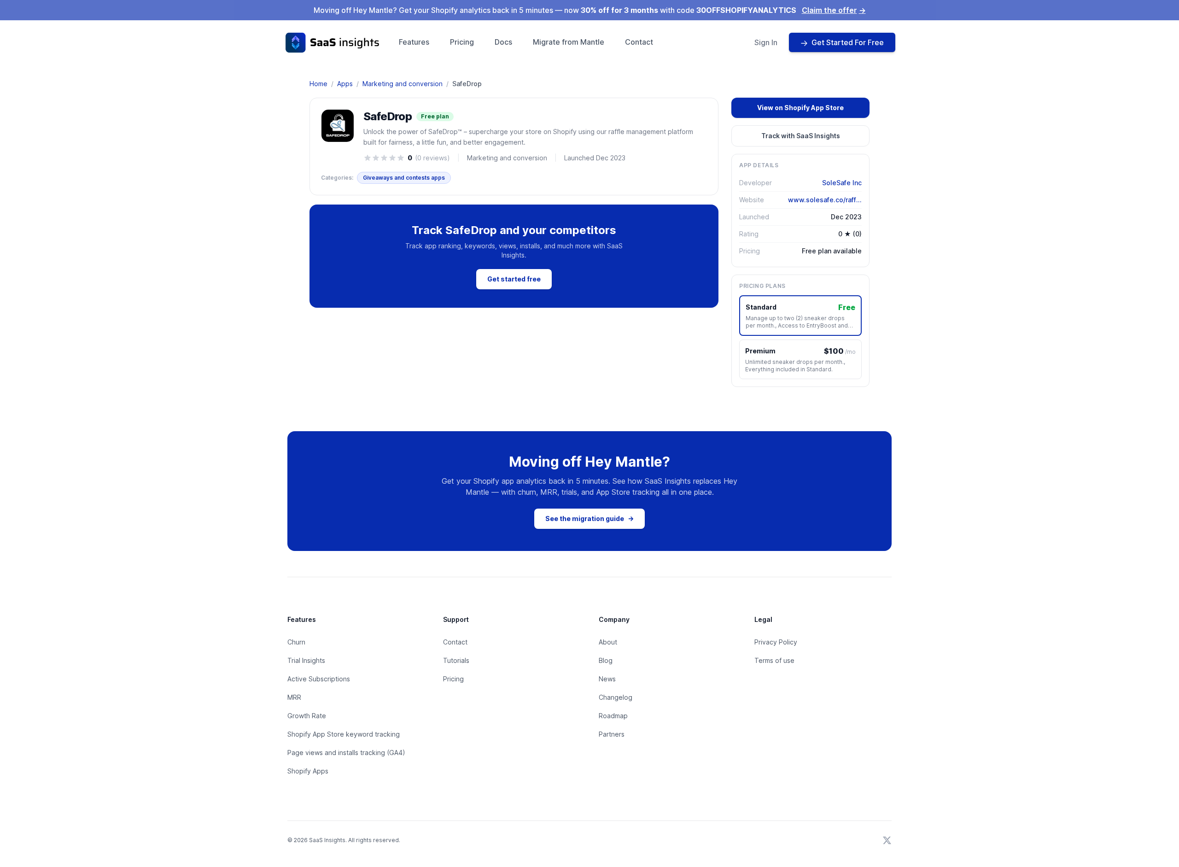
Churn (296, 642)
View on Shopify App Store (800, 107)
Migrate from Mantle (568, 42)
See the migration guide (589, 518)
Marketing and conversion (402, 84)
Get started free (514, 279)
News (607, 679)
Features (414, 42)
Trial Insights (306, 660)
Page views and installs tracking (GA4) (346, 752)
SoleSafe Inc (842, 183)
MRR (294, 697)
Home (318, 84)
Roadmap (613, 716)
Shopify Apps (307, 771)
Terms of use (774, 660)
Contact (639, 42)
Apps (345, 84)
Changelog (615, 697)
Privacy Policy (775, 642)
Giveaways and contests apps (404, 177)
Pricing (462, 42)
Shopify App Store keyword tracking (343, 734)
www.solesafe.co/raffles (825, 200)
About (608, 642)
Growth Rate (306, 716)
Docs (503, 42)
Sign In (765, 42)
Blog (606, 660)
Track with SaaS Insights (800, 136)
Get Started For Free (847, 42)
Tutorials (456, 660)
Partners (612, 734)
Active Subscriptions (318, 679)
